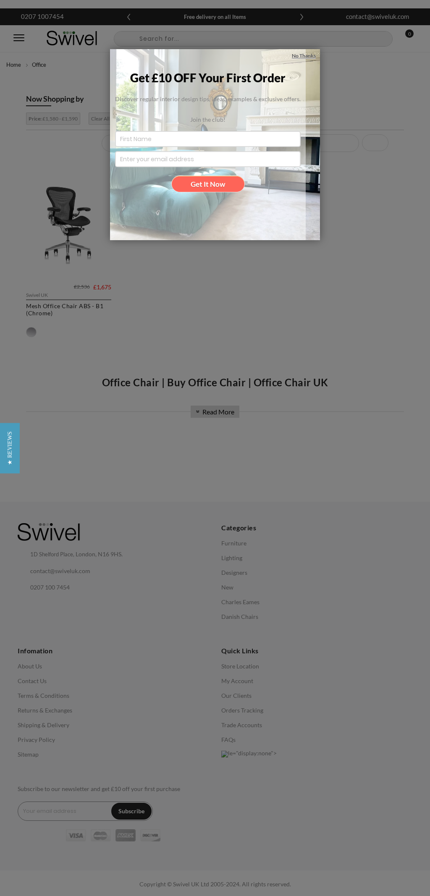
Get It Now (208, 184)
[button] (10, 448)
